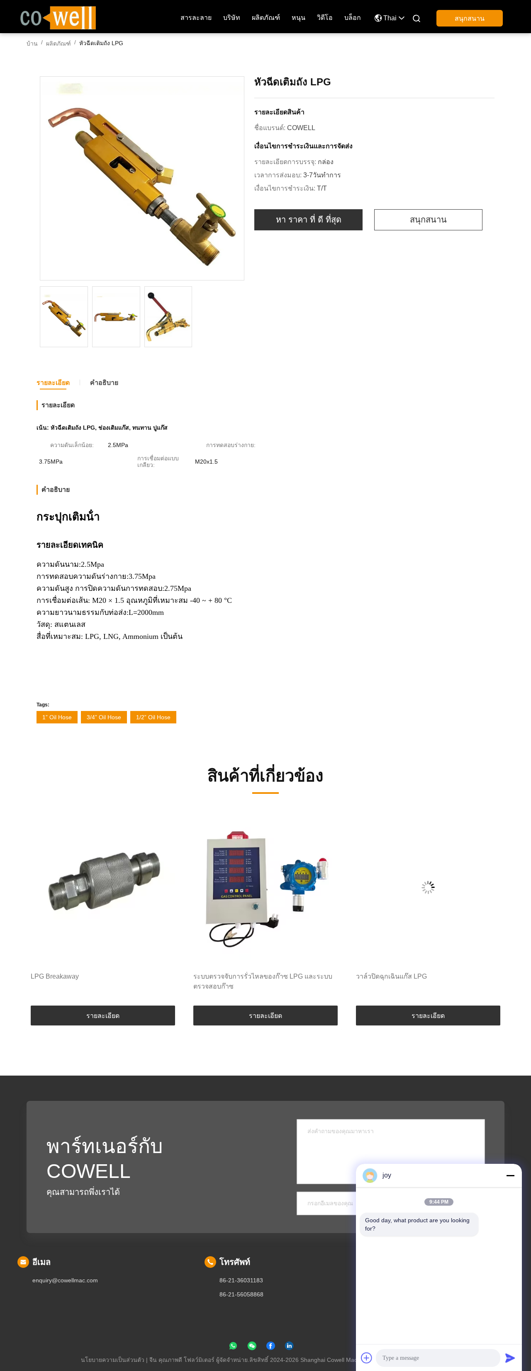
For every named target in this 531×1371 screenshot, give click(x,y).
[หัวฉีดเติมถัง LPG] (142, 179)
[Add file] (367, 1358)
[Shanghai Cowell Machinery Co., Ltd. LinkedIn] (289, 1347)
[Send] (510, 1358)
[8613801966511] (233, 1347)
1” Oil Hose (57, 717)
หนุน (298, 17)
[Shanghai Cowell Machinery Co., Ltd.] (58, 17)
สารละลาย (196, 17)
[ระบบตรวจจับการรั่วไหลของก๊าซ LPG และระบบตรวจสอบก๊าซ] (265, 887)
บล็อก (352, 17)
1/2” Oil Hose (153, 717)
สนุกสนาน (470, 18)
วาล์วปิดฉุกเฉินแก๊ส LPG (391, 976)
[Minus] (510, 1175)
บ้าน (32, 43)
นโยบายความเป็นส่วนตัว (112, 1359)
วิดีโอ (325, 17)
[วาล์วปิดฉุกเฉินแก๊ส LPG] (428, 887)
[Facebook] (270, 1347)
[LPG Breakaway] (103, 887)
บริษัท (231, 17)
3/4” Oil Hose (104, 717)
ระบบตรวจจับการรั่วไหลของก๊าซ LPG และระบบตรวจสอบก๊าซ (262, 981)
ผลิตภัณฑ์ (266, 17)
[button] (41, 907)
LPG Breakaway (55, 976)
